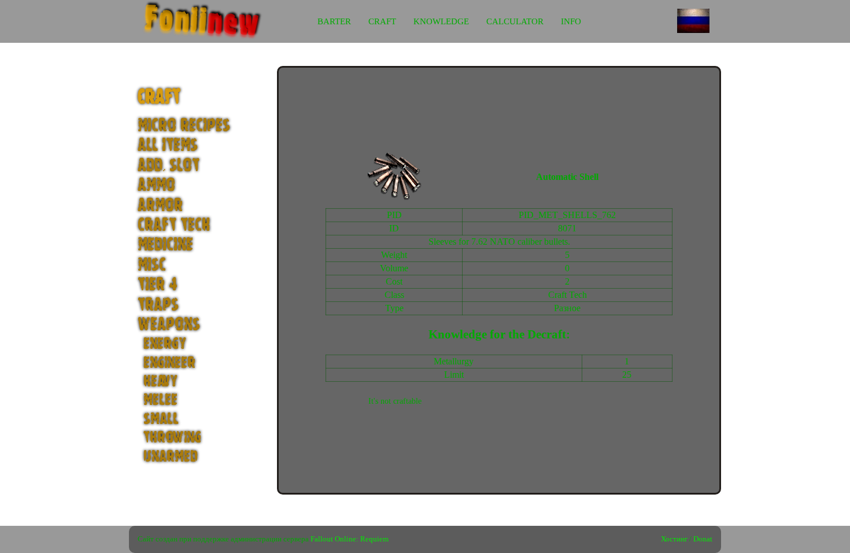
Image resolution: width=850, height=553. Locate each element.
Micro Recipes (184, 126)
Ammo (156, 185)
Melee (160, 400)
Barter (334, 21)
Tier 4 (158, 285)
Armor (160, 206)
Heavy (160, 381)
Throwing (172, 437)
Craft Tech (174, 225)
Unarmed (170, 456)
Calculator (515, 21)
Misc (152, 265)
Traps (158, 305)
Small (161, 419)
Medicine (165, 245)
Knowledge (441, 21)
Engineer (169, 363)
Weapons (169, 325)
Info (571, 21)
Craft (382, 21)
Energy (164, 344)
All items (168, 145)
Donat (702, 538)
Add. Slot (168, 166)
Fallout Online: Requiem (350, 538)
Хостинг (674, 538)
